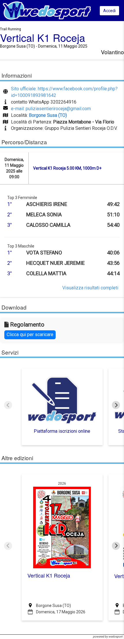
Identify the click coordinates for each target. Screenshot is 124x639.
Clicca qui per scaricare (30, 334)
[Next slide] (116, 405)
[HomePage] (47, 10)
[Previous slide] (8, 405)
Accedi (109, 10)
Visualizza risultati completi (90, 288)
